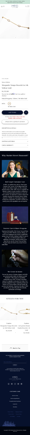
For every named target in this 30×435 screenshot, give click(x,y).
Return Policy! (10, 411)
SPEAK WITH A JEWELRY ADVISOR (15, 122)
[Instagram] (15, 384)
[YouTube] (21, 384)
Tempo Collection (6, 82)
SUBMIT (15, 365)
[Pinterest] (12, 384)
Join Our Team (15, 395)
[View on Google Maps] (3, 6)
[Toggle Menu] (2, 6)
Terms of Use (11, 414)
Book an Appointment (15, 398)
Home (3, 78)
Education (15, 406)
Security (18, 416)
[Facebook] (18, 384)
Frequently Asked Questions (15, 401)
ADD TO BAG (12, 112)
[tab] (14, 37)
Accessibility (12, 416)
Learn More (5, 244)
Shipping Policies (18, 411)
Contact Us (15, 404)
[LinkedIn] (8, 384)
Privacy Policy (19, 414)
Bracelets (6, 78)
